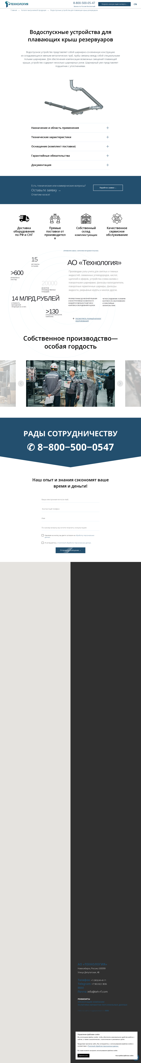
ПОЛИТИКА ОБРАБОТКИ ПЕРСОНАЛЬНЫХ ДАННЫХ (102, 1005)
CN (135, 4)
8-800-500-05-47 (84, 3)
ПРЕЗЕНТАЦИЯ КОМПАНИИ (91, 1002)
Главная (14, 10)
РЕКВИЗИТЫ (84, 999)
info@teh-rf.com (98, 991)
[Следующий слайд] (120, 383)
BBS (107, 1010)
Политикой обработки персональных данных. (103, 1046)
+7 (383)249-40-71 (98, 980)
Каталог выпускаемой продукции (33, 10)
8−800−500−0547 (75, 446)
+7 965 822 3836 (99, 984)
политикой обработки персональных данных (74, 543)
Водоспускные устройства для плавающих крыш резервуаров (74, 10)
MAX (81, 988)
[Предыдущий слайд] (21, 383)
